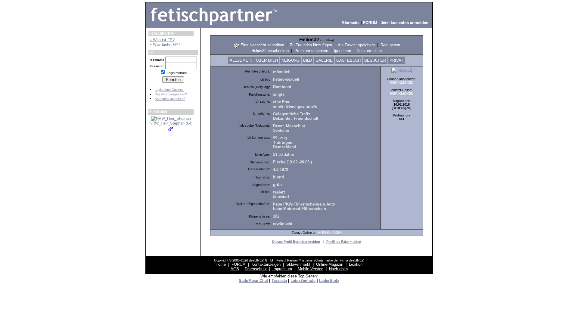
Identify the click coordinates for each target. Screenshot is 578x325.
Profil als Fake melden (343, 241)
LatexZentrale (303, 280)
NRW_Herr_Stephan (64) (171, 123)
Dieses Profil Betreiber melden (296, 241)
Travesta (279, 280)
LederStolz (329, 280)
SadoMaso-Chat (253, 280)
